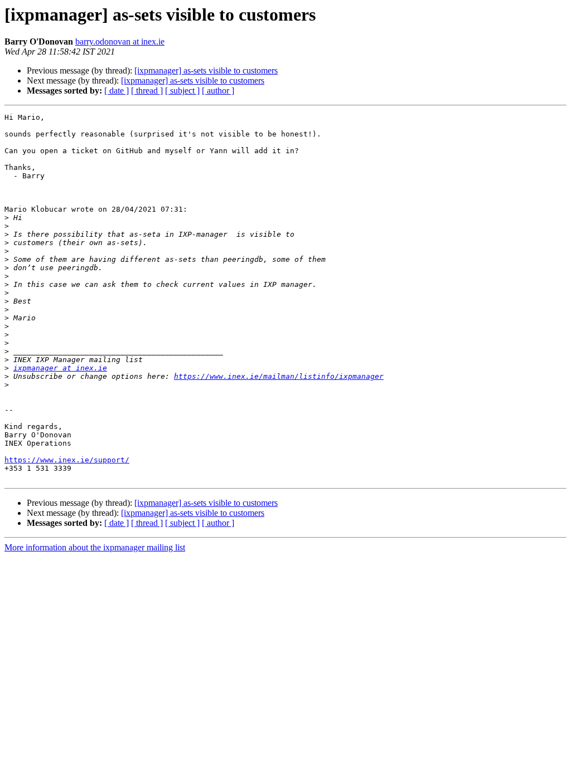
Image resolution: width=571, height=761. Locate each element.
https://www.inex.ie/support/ (66, 460)
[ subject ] (182, 90)
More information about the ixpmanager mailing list (94, 547)
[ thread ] (147, 90)
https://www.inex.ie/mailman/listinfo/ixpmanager (279, 376)
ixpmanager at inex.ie (60, 368)
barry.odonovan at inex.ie (119, 41)
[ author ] (218, 90)
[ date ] (116, 90)
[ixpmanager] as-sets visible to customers (206, 70)
